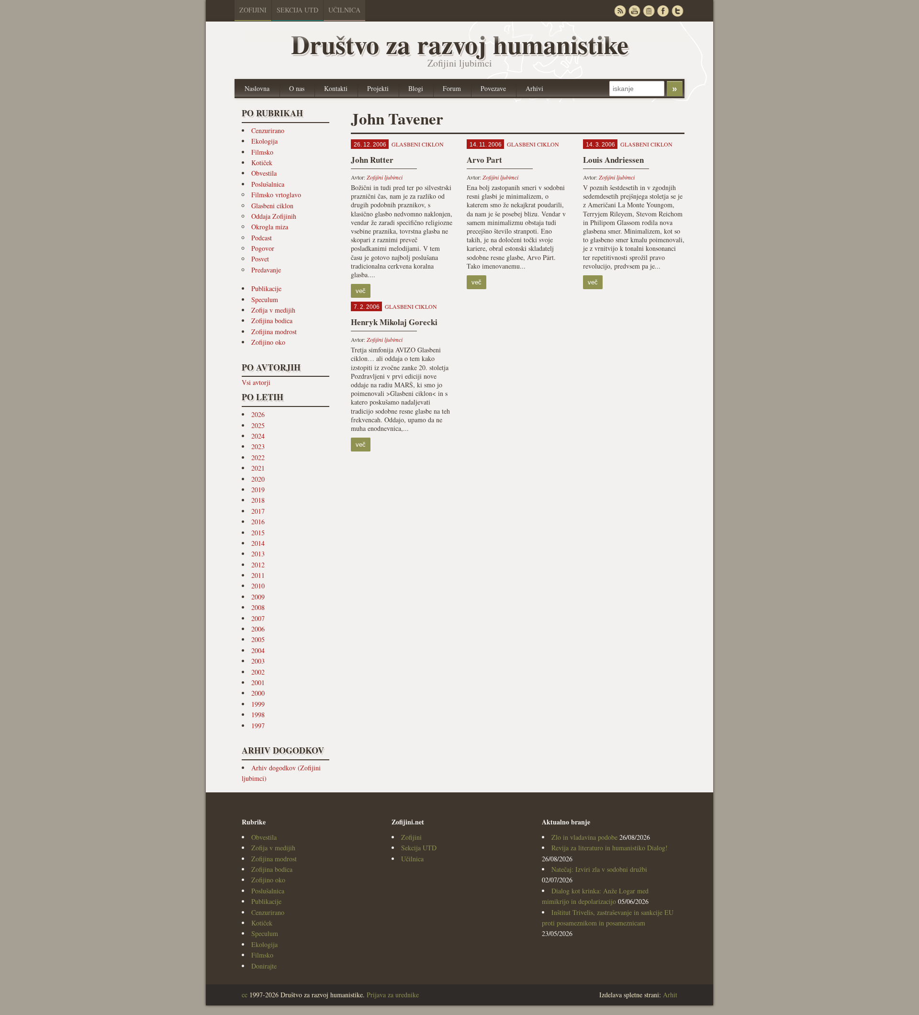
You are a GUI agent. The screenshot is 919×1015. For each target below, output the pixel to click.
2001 (258, 682)
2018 (258, 500)
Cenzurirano (267, 130)
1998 (258, 714)
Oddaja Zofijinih (273, 216)
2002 (258, 672)
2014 (258, 543)
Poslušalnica (267, 184)
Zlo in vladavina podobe (584, 837)
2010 (258, 585)
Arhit (670, 994)
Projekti (378, 88)
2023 (258, 446)
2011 (258, 575)
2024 (258, 435)
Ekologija (264, 141)
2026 (258, 414)
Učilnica (344, 9)
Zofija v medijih (273, 310)
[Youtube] (634, 11)
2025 (258, 425)
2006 (258, 628)
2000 (258, 693)
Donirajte (264, 965)
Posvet (260, 258)
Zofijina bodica (271, 320)
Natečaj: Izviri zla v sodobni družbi (599, 869)
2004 (258, 650)
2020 (258, 479)
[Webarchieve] (648, 11)
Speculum (264, 299)
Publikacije (266, 288)
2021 (258, 468)
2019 (258, 489)
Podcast (261, 237)
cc (244, 994)
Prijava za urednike (393, 994)
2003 (258, 660)
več (361, 290)
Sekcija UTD (297, 9)
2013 (258, 553)
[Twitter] (677, 11)
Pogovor (262, 248)
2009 (258, 596)
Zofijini (253, 9)
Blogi (415, 88)
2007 (258, 618)
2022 (258, 457)
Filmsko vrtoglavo (276, 194)
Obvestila (264, 173)
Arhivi (534, 88)
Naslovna (257, 88)
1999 (258, 704)
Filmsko (262, 152)
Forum (452, 88)
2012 (258, 564)
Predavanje (266, 269)
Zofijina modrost (274, 331)
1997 (258, 725)
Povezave (493, 88)
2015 (258, 532)
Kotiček (261, 162)
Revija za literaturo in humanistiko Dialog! (609, 847)
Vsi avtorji (256, 382)
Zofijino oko (268, 342)
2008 (258, 607)
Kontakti (335, 88)
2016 (258, 521)
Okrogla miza (269, 226)
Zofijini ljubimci (385, 177)
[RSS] (620, 11)
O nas (296, 88)
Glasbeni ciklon (272, 205)
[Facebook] (663, 11)
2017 (258, 511)
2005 (258, 639)
